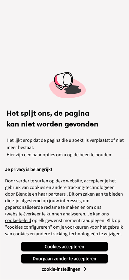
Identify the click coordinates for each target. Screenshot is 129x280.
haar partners (52, 194)
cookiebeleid (18, 220)
